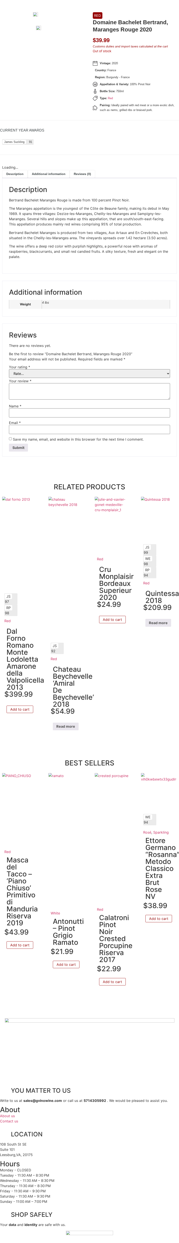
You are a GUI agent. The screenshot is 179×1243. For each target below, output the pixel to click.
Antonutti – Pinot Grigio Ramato (68, 932)
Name (15, 406)
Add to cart (19, 709)
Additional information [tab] (48, 174)
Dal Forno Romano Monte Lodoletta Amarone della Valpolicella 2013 (25, 659)
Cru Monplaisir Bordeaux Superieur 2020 (116, 583)
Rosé (147, 832)
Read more (65, 726)
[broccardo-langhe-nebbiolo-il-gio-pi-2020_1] (46, 29)
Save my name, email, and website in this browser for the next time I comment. (78, 439)
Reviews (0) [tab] (82, 174)
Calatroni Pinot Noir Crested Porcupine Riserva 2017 (116, 938)
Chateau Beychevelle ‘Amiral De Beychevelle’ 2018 (73, 686)
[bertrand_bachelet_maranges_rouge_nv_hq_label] (43, 15)
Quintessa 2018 (162, 597)
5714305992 (95, 1100)
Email (15, 422)
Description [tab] (15, 174)
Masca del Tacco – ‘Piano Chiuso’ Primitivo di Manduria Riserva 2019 (22, 891)
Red (97, 15)
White (55, 913)
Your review (20, 381)
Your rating (19, 367)
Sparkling (161, 832)
